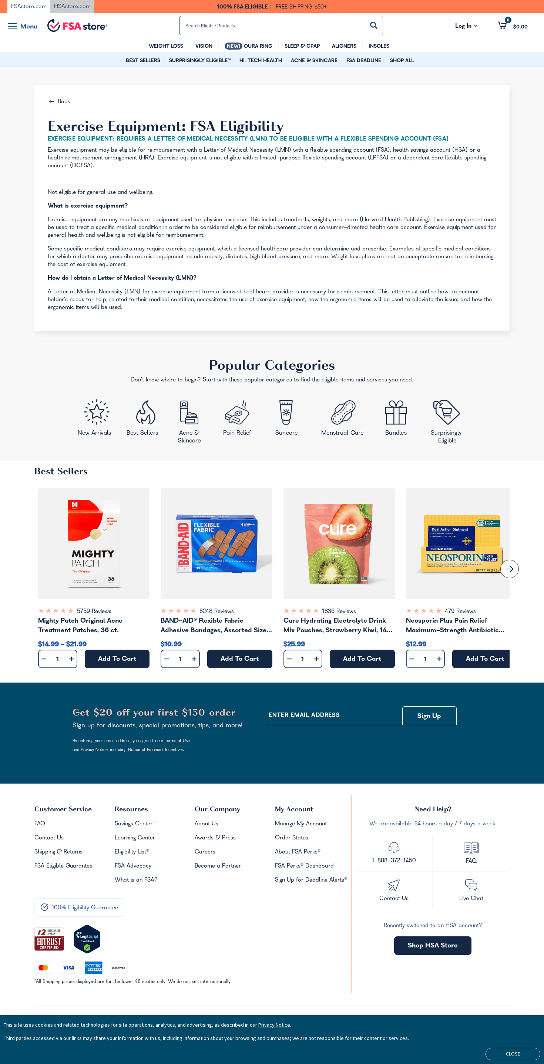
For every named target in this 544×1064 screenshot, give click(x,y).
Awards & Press (215, 838)
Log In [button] (466, 27)
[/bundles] (398, 418)
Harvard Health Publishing (395, 220)
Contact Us (49, 838)
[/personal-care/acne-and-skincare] (191, 423)
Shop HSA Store (433, 946)
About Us (206, 824)
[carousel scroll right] (509, 569)
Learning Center (135, 838)
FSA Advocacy (133, 866)
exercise (236, 220)
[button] (513, 25)
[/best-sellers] (143, 420)
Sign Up (429, 716)
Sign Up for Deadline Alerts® (311, 880)
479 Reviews (460, 612)
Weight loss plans (353, 257)
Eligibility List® (132, 852)
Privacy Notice (274, 1024)
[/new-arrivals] (95, 420)
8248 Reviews (216, 612)
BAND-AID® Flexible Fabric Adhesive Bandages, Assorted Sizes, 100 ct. (216, 627)
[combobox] (281, 25)
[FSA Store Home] (77, 25)
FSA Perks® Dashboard (304, 866)
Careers (205, 852)
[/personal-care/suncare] (286, 420)
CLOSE (513, 1053)
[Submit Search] (373, 25)
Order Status (291, 838)
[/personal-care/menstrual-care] (343, 420)
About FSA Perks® (297, 852)
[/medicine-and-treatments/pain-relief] (242, 419)
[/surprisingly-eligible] (448, 421)
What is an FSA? (136, 880)
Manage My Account (301, 824)
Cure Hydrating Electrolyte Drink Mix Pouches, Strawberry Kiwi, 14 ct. (335, 627)
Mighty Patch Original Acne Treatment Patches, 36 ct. (80, 626)
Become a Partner (218, 866)
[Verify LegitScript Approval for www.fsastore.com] (87, 939)
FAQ (39, 824)
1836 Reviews (339, 612)
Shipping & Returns (58, 852)
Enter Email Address (304, 716)
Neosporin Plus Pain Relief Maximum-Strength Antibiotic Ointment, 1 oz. (452, 627)
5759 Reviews (94, 612)
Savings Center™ (135, 824)
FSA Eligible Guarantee (63, 866)
